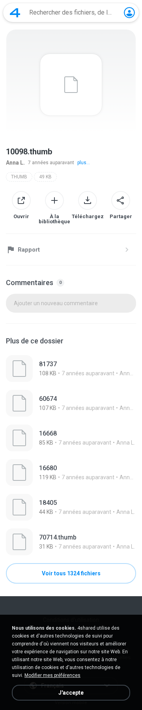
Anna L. (15, 162)
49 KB (45, 177)
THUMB (19, 177)
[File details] (71, 368)
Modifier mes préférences (52, 675)
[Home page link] (15, 13)
